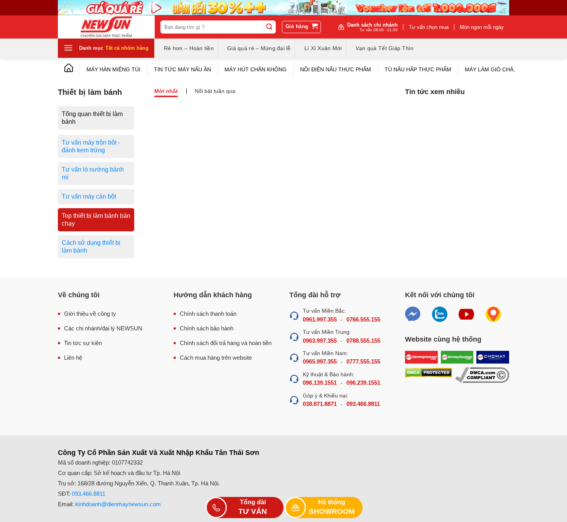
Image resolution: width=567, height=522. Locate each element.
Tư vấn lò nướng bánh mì (93, 173)
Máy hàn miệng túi (113, 69)
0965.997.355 (320, 361)
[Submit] (269, 27)
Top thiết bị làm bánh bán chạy (96, 219)
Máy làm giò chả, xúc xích (503, 69)
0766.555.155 (363, 319)
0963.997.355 (320, 340)
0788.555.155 (363, 340)
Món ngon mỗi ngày (482, 27)
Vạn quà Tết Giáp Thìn (385, 48)
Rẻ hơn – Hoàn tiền (189, 48)
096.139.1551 (320, 382)
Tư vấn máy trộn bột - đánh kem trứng (91, 146)
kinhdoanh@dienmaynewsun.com (118, 504)
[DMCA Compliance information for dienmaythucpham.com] (482, 375)
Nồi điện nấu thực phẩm (335, 69)
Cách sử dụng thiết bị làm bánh (91, 246)
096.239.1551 (363, 382)
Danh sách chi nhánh (372, 27)
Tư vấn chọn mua (429, 27)
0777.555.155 (363, 361)
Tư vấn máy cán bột (89, 196)
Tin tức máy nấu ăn (182, 69)
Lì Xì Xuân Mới (323, 48)
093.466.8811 (363, 404)
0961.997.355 (320, 319)
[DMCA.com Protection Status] (428, 375)
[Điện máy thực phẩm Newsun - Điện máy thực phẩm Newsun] (106, 27)
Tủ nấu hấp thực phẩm (418, 69)
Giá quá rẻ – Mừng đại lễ (259, 48)
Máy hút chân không (255, 69)
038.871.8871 (320, 404)
